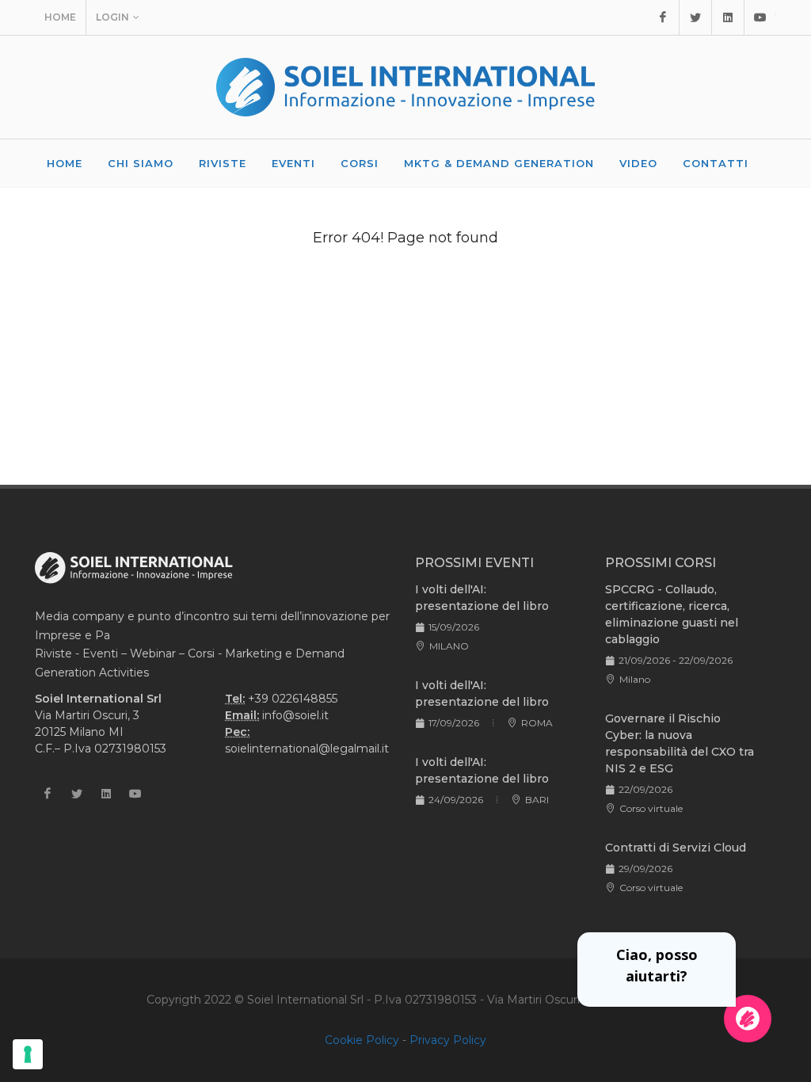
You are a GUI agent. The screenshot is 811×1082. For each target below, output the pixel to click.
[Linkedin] (728, 17)
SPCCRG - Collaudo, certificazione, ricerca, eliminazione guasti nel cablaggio (671, 614)
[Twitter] (695, 17)
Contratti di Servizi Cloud (675, 847)
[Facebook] (663, 17)
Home (60, 17)
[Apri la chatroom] (747, 1018)
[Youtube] (760, 17)
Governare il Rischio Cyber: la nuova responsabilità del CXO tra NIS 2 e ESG (679, 743)
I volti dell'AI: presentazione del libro (482, 597)
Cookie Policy (362, 1040)
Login (112, 17)
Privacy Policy (447, 1040)
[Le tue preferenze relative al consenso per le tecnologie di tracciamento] (28, 1054)
